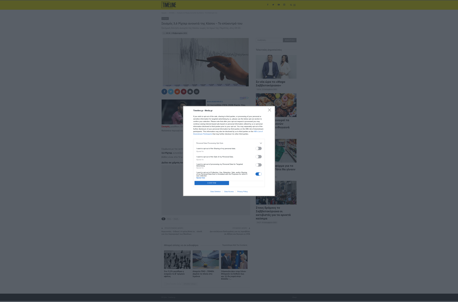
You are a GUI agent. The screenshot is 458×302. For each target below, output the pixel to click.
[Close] (270, 110)
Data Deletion (215, 191)
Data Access (229, 191)
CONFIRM (211, 183)
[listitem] (229, 143)
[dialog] (229, 151)
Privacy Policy (242, 191)
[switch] (258, 148)
